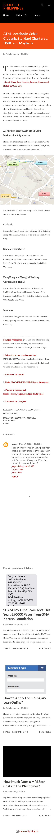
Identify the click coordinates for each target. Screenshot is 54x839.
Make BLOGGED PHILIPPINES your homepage (27, 382)
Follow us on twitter (14, 374)
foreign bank (10, 413)
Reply (15, 476)
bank (37, 410)
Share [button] (6, 423)
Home (6, 15)
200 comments (20, 648)
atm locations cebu (22, 410)
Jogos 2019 (17, 469)
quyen (14, 444)
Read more (45, 648)
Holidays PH (21, 15)
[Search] (42, 5)
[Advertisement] (27, 538)
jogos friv (17, 472)
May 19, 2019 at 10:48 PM (30, 444)
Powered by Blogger (28, 831)
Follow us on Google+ (15, 401)
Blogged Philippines (12, 340)
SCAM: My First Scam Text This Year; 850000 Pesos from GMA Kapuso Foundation (26, 614)
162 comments (20, 732)
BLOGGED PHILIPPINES (13, 6)
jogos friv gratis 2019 (23, 466)
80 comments (19, 815)
